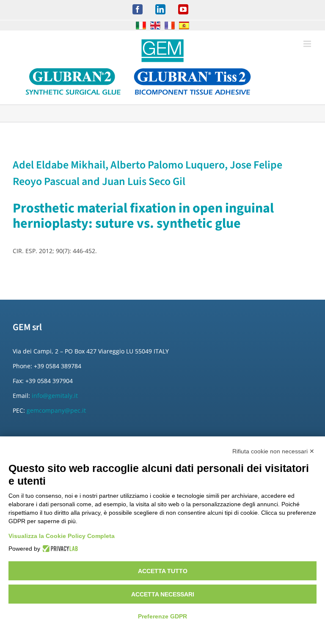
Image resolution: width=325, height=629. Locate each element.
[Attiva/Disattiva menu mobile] (307, 43)
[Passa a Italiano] (141, 25)
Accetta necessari (162, 594)
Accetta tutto (162, 571)
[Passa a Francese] (169, 25)
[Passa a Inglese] (155, 25)
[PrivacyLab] (59, 548)
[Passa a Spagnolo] (184, 25)
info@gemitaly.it (55, 396)
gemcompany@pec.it (56, 410)
